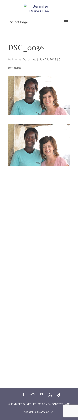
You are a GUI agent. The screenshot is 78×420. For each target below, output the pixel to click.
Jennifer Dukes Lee (24, 60)
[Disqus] (39, 218)
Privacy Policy (44, 412)
